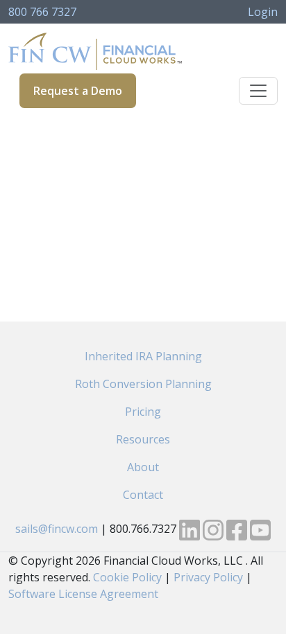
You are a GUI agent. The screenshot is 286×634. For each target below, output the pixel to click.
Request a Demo (77, 90)
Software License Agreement (83, 593)
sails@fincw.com (56, 528)
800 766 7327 (42, 11)
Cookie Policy (127, 577)
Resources (143, 439)
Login (263, 11)
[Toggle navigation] (258, 91)
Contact (143, 494)
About (143, 467)
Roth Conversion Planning (143, 383)
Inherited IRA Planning (143, 356)
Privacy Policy (208, 577)
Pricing (143, 411)
